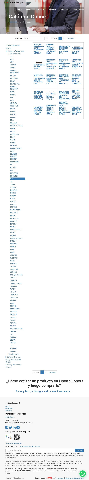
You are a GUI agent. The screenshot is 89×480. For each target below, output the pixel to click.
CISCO (12, 109)
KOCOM (13, 196)
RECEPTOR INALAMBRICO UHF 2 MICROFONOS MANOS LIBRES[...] (39, 49)
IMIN (11, 170)
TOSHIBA (13, 286)
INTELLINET (14, 176)
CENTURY (13, 103)
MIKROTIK (13, 221)
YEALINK (13, 331)
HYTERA (13, 167)
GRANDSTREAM (15, 148)
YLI (11, 334)
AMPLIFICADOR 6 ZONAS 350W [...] (39, 66)
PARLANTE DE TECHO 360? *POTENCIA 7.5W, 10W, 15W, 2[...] (38, 110)
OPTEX (12, 232)
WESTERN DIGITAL (16, 329)
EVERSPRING (14, 134)
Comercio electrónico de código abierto (70, 478)
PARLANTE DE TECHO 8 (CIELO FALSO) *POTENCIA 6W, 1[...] (51, 110)
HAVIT (12, 151)
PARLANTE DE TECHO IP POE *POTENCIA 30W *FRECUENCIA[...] (65, 95)
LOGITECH (13, 207)
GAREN (12, 143)
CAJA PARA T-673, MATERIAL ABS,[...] (51, 96)
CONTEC (13, 114)
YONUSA (13, 337)
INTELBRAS (14, 173)
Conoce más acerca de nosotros (29, 446)
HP (11, 165)
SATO (12, 261)
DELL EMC (13, 123)
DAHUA (12, 117)
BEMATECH (14, 78)
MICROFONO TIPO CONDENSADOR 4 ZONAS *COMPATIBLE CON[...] (64, 64)
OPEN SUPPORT (15, 230)
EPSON (12, 131)
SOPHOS (13, 351)
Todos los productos (13, 45)
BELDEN (13, 75)
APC (11, 62)
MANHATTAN (16, 210)
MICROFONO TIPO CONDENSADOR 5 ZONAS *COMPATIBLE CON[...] (77, 64)
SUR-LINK (13, 272)
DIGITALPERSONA (16, 126)
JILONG (12, 184)
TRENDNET (14, 295)
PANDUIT (13, 241)
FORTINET (13, 348)
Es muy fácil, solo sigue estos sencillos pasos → (44, 391)
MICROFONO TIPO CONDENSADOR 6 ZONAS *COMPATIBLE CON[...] (39, 79)
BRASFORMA (15, 84)
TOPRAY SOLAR (15, 283)
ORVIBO (13, 235)
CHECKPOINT (14, 106)
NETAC (12, 227)
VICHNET (13, 317)
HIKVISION (13, 159)
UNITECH (13, 306)
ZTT (11, 346)
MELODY (13, 215)
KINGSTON (13, 190)
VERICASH (13, 312)
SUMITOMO (14, 269)
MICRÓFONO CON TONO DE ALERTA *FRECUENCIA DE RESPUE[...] (64, 79)
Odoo (49, 478)
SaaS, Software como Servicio (13, 361)
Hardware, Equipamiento (16, 51)
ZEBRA (12, 340)
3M (11, 56)
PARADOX (13, 244)
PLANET (13, 247)
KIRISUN (13, 193)
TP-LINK (13, 292)
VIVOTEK (13, 323)
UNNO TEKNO (14, 309)
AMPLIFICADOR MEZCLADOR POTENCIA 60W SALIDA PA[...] (64, 49)
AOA (12, 59)
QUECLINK (13, 255)
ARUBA (12, 68)
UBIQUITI (13, 300)
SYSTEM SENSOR (16, 275)
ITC (11, 179)
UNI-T (12, 303)
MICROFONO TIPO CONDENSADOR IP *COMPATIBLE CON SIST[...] (52, 64)
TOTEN (12, 289)
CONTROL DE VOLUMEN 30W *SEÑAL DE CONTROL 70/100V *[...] (38, 95)
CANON (12, 94)
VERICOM (13, 314)
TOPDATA (13, 280)
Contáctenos (9, 417)
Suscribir (79, 450)
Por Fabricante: (15, 54)
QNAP (12, 252)
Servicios (8, 410)
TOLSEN (13, 278)
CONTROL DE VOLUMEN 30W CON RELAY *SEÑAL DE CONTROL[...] (76, 79)
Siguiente (70, 38)
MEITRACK (14, 213)
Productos (8, 408)
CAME (12, 92)
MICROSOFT (14, 218)
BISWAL (13, 81)
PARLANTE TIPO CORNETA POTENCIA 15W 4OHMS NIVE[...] (50, 49)
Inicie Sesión (13, 22)
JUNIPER (13, 187)
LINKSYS (13, 204)
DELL (12, 120)
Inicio (7, 406)
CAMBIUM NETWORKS (14, 88)
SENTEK (13, 266)
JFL (11, 182)
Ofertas (8, 48)
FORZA (12, 140)
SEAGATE (13, 264)
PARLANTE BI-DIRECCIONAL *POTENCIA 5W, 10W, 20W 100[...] (77, 110)
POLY (12, 249)
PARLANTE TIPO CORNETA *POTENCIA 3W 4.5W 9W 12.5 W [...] (76, 95)
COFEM (12, 111)
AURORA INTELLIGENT (14, 72)
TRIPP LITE (14, 297)
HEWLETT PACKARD (13, 155)
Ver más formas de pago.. (14, 443)
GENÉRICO (13, 145)
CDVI (12, 100)
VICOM (12, 320)
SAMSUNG (14, 258)
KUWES (12, 198)
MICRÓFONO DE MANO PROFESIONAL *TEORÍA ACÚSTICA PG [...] (51, 79)
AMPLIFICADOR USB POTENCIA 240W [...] (77, 50)
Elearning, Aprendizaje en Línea (13, 366)
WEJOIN (13, 326)
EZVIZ (12, 137)
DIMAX (12, 128)
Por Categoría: (14, 354)
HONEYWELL (14, 162)
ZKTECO (13, 343)
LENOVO (13, 201)
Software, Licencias (14, 357)
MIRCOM (13, 224)
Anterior (54, 38)
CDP (11, 97)
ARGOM (13, 65)
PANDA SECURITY (16, 238)
